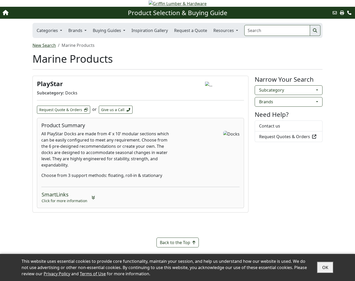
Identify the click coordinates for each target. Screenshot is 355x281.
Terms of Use (93, 274)
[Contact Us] (349, 13)
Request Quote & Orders (60, 109)
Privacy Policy (57, 274)
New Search (44, 45)
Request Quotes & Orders (284, 136)
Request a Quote (190, 30)
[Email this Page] (335, 13)
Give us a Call (112, 109)
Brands (266, 102)
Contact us (269, 126)
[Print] (342, 13)
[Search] (315, 30)
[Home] (37, 13)
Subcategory (271, 90)
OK (325, 267)
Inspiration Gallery (150, 30)
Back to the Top (175, 242)
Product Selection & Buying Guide (177, 13)
